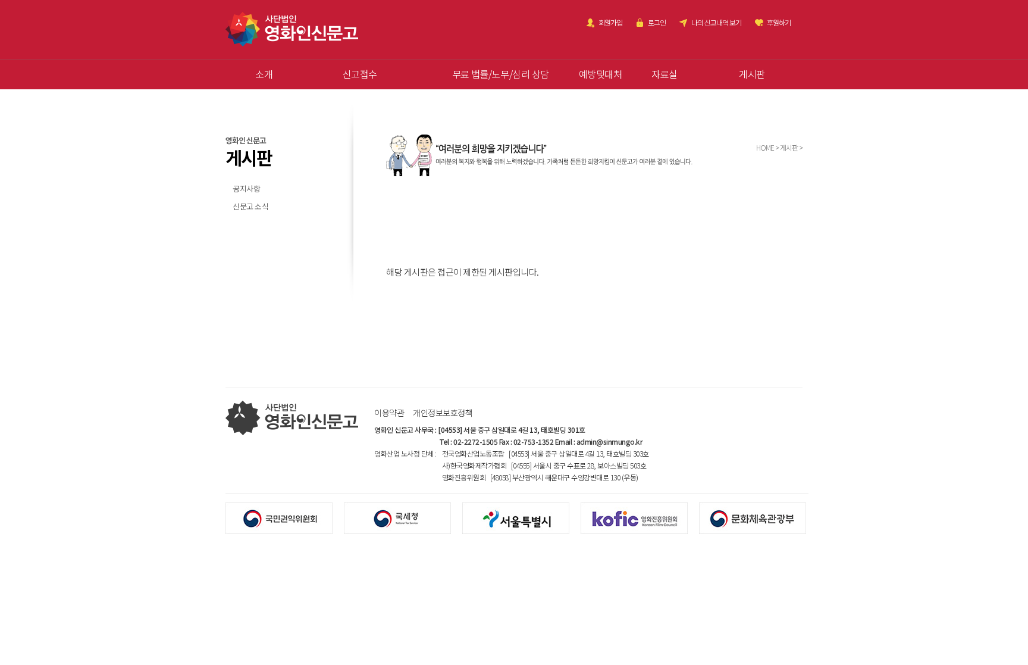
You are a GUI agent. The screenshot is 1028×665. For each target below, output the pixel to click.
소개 (263, 74)
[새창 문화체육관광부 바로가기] (758, 517)
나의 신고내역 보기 (716, 22)
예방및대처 (600, 74)
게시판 (752, 74)
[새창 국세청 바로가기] (403, 517)
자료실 (664, 74)
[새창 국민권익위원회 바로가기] (284, 517)
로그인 (657, 22)
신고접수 (360, 74)
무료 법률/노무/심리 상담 (500, 74)
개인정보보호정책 (442, 413)
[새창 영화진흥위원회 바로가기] (640, 517)
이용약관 (389, 413)
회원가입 (610, 22)
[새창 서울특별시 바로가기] (521, 517)
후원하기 (779, 22)
